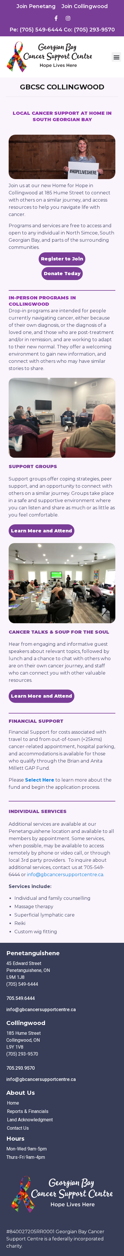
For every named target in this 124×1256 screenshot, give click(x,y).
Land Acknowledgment (30, 1119)
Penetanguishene (33, 953)
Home (13, 1103)
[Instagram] (68, 18)
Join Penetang (36, 6)
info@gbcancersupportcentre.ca (65, 874)
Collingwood (25, 1023)
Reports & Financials (27, 1111)
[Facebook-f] (56, 18)
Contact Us (18, 1128)
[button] (116, 57)
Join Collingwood (84, 6)
